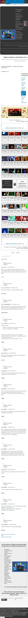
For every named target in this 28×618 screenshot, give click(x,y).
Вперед (17, 252)
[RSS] (7, 259)
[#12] (2, 304)
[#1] (2, 524)
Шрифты (23, 46)
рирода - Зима (25, 121)
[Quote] (5, 264)
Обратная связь (14, 594)
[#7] (2, 409)
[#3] (2, 487)
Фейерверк (25, 247)
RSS (2, 535)
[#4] (2, 469)
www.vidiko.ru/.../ (10, 507)
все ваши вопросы (19, 591)
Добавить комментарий (6, 536)
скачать (5, 138)
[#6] (2, 427)
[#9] (2, 370)
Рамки (20, 46)
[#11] (2, 323)
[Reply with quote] (8, 263)
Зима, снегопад (24, 248)
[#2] (2, 504)
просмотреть (4, 136)
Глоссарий (5, 45)
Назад (12, 252)
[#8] (2, 388)
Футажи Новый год (23, 79)
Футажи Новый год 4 (23, 93)
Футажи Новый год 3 (23, 89)
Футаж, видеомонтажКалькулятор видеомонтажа (22, 184)
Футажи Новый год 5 (23, 98)
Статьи (12, 45)
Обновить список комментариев (8, 534)
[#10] (2, 353)
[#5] (2, 449)
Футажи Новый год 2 (23, 84)
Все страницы (23, 102)
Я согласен (2, 617)
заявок (24, 544)
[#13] (2, 287)
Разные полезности (18, 45)
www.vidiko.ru (20, 598)
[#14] (2, 267)
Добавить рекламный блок (11, 128)
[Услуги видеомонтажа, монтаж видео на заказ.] (5, 2)
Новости (8, 45)
